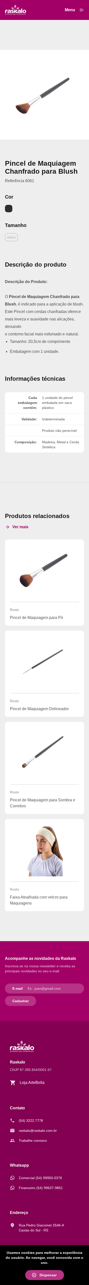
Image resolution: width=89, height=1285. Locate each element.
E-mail (17, 988)
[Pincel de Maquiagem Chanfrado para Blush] (44, 95)
